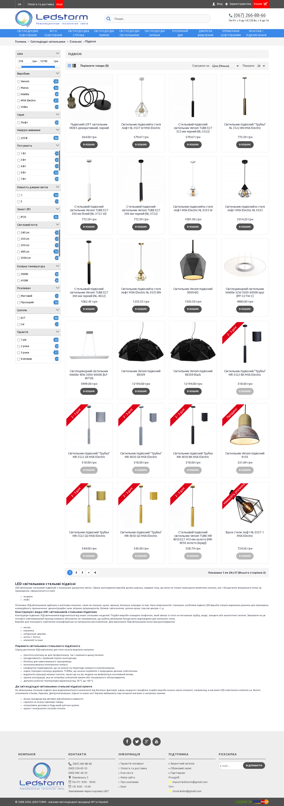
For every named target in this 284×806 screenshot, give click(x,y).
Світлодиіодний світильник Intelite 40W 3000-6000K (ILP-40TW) (89, 374)
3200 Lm (26, 257)
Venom (25, 81)
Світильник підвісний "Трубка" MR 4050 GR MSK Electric (141, 455)
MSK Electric (28, 100)
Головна (20, 41)
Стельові (76, 41)
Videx (24, 106)
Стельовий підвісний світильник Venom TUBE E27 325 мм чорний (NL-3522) (193, 128)
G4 (22, 324)
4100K (24, 280)
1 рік (24, 339)
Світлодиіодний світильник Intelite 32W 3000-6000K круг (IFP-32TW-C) (245, 292)
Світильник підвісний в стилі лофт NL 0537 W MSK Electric (141, 126)
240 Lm (25, 232)
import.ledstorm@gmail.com (190, 781)
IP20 (23, 216)
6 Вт (23, 172)
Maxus (25, 87)
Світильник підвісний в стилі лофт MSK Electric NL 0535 (245, 208)
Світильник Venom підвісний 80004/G (192, 290)
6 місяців (26, 358)
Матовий (26, 295)
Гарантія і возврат (132, 763)
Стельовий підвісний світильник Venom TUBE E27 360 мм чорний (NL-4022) (89, 292)
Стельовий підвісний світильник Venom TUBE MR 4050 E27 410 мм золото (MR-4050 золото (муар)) (193, 538)
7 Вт (23, 178)
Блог (123, 786)
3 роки (25, 352)
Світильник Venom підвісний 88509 (141, 372)
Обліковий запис (180, 768)
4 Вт (23, 166)
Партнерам (177, 772)
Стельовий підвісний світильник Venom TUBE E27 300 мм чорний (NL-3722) (141, 210)
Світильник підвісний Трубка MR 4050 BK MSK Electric (193, 455)
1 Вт (23, 153)
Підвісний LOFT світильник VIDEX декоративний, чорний (89, 126)
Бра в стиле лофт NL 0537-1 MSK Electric (245, 534)
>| (95, 572)
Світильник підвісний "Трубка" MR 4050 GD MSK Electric (141, 534)
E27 (23, 317)
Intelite (25, 94)
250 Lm (25, 238)
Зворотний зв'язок (182, 763)
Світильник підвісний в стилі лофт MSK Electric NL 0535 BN (141, 290)
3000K (24, 273)
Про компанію (130, 781)
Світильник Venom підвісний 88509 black (192, 372)
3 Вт (23, 159)
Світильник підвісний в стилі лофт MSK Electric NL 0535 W (193, 208)
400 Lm (25, 251)
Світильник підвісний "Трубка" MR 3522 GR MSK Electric (89, 455)
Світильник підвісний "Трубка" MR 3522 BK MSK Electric (245, 372)
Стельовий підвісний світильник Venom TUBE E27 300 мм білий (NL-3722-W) (89, 210)
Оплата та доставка (134, 768)
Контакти (127, 772)
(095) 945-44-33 (77, 772)
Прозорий (27, 302)
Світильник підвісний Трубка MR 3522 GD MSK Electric (89, 534)
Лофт (24, 122)
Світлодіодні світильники (48, 41)
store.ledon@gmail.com (187, 791)
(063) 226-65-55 (77, 768)
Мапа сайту (128, 777)
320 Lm (25, 245)
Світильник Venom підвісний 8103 (244, 455)
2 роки (25, 346)
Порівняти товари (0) (94, 65)
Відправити (254, 765)
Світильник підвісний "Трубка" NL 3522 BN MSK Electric (245, 126)
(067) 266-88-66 (82, 763)
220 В (24, 137)
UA (19, 4)
